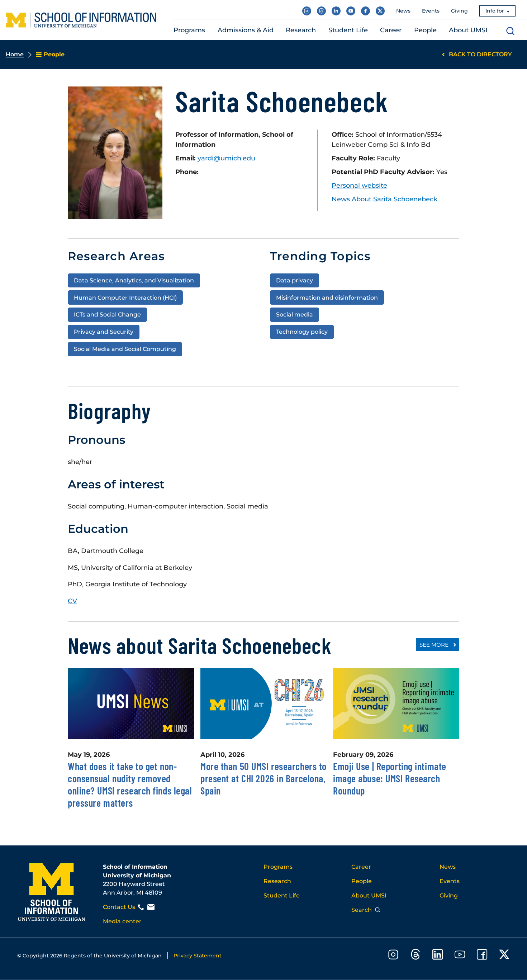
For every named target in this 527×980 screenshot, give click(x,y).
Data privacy (294, 280)
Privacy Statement (198, 955)
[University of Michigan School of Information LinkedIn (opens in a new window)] (336, 10)
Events (431, 11)
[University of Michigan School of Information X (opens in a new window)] (380, 10)
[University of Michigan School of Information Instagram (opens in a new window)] (306, 10)
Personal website (359, 185)
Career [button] (391, 30)
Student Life (282, 895)
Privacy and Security (103, 331)
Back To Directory (480, 54)
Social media (294, 314)
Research (277, 881)
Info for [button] (494, 11)
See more (433, 644)
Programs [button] (189, 30)
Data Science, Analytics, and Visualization (134, 280)
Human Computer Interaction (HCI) (125, 297)
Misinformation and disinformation (327, 297)
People (361, 881)
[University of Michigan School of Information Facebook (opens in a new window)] (365, 10)
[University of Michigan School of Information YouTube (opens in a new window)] (350, 10)
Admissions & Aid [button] (246, 30)
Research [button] (301, 30)
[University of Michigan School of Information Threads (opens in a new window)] (321, 10)
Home (15, 54)
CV (72, 601)
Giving (459, 11)
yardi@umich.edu (226, 158)
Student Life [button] (348, 30)
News (403, 11)
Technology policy (302, 331)
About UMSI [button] (468, 30)
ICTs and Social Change (107, 314)
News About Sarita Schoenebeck (384, 199)
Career (361, 866)
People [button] (425, 30)
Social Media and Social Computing (125, 348)
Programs (278, 866)
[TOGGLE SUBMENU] (210, 30)
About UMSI (368, 895)
